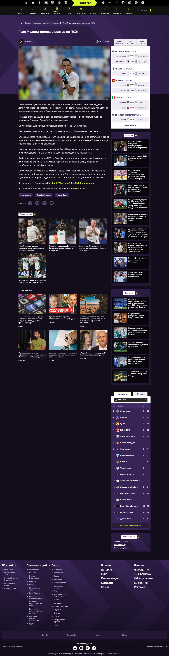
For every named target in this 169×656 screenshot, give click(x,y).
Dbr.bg (124, 635)
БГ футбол (45, 13)
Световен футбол (57, 12)
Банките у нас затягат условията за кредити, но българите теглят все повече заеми (63, 355)
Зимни (56, 600)
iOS (83, 189)
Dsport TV (117, 13)
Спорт (69, 13)
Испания (55, 23)
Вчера (119, 43)
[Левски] (46, 2)
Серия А (123, 98)
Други (31, 624)
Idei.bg (98, 635)
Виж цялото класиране (129, 525)
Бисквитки (141, 582)
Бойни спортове (61, 606)
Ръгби (56, 625)
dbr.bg (20, 326)
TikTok (78, 183)
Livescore (105, 13)
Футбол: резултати (121, 548)
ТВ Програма (129, 12)
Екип (104, 574)
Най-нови (129, 135)
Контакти (107, 582)
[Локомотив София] (129, 2)
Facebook (52, 183)
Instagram (89, 183)
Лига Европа (34, 593)
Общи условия (143, 578)
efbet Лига (125, 51)
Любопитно (81, 13)
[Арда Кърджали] (52, 2)
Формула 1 (58, 579)
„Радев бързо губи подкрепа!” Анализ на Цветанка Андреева (93, 354)
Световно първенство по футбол (35, 604)
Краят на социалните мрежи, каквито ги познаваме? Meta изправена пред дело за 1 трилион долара (30, 320)
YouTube (69, 183)
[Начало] (22, 23)
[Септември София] (110, 3)
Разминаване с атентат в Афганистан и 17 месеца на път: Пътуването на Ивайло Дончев (32, 355)
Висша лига (124, 69)
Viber (61, 183)
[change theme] (150, 10)
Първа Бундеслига (34, 577)
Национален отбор (9, 584)
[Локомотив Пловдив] (123, 2)
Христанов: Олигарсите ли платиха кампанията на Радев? (62, 318)
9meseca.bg (71, 635)
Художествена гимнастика (60, 595)
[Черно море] (136, 2)
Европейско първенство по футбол (35, 611)
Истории (93, 13)
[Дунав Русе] (116, 2)
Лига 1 (31, 585)
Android (75, 189)
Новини (33, 13)
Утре (142, 43)
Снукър (57, 613)
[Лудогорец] (26, 2)
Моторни (57, 603)
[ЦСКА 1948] (39, 2)
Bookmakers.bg (120, 545)
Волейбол (58, 569)
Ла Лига (123, 81)
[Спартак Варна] (66, 2)
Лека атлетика (60, 583)
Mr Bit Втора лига (128, 115)
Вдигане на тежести (58, 587)
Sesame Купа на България (11, 579)
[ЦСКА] (33, 2)
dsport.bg (28, 42)
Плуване (57, 610)
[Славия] (103, 2)
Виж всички (129, 125)
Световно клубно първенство (34, 618)
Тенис (56, 576)
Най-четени (129, 293)
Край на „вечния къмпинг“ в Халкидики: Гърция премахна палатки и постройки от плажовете (92, 320)
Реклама (139, 587)
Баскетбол (58, 573)
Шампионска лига (34, 589)
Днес (130, 43)
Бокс (56, 591)
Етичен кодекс (110, 578)
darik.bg (52, 322)
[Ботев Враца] (143, 2)
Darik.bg (45, 635)
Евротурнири (10, 589)
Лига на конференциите (36, 597)
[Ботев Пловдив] (59, 2)
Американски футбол (59, 621)
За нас (105, 587)
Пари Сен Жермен (44, 195)
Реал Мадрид (25, 195)
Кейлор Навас (62, 195)
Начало (21, 13)
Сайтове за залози (121, 542)
